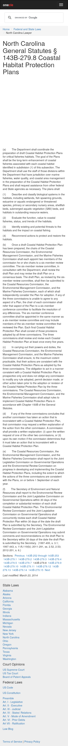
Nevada (7, 626)
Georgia (7, 608)
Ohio (5, 641)
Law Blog (8, 729)
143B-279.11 (27, 566)
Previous (20, 555)
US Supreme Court (13, 669)
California (8, 601)
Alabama (8, 590)
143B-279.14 (19, 570)
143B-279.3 (40, 559)
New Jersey (9, 630)
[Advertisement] (34, 111)
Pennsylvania (10, 648)
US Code (8, 687)
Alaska (6, 594)
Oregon (7, 644)
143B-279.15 (35, 570)
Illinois (6, 612)
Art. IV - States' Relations (17, 712)
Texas (6, 651)
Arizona (7, 598)
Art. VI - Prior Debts (14, 720)
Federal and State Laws (27, 29)
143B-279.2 (25, 559)
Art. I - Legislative (13, 702)
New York (8, 633)
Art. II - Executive (12, 705)
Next (47, 570)
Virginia (7, 655)
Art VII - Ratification (14, 723)
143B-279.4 (54, 559)
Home (6, 29)
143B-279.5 (10, 562)
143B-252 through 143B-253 (42, 555)
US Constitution (11, 693)
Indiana (7, 616)
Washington (9, 659)
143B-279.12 (43, 566)
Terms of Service (12, 741)
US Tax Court (10, 673)
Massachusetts (11, 619)
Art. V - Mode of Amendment (19, 716)
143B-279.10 (10, 566)
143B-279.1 (10, 559)
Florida (7, 605)
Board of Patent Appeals (17, 677)
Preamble (8, 698)
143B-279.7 (25, 562)
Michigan (8, 623)
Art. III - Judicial (11, 709)
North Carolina (11, 637)
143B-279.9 (54, 562)
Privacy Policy (32, 741)
